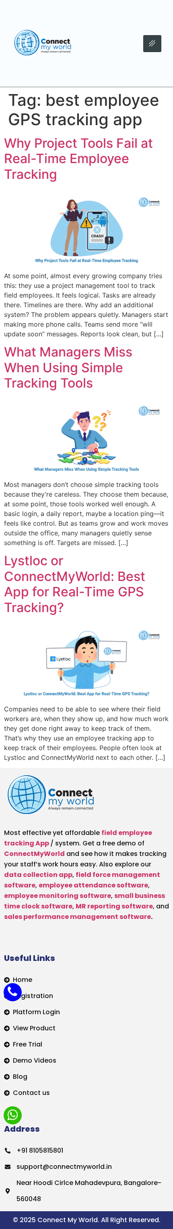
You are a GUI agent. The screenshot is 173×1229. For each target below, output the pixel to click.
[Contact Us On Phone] (13, 992)
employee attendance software (93, 885)
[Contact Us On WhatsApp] (13, 1115)
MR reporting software (114, 906)
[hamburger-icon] (152, 43)
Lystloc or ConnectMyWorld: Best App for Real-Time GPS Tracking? (74, 584)
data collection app (38, 874)
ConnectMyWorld (34, 853)
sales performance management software (77, 916)
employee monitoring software (57, 895)
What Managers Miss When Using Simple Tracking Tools (68, 367)
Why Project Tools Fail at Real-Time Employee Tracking (78, 158)
